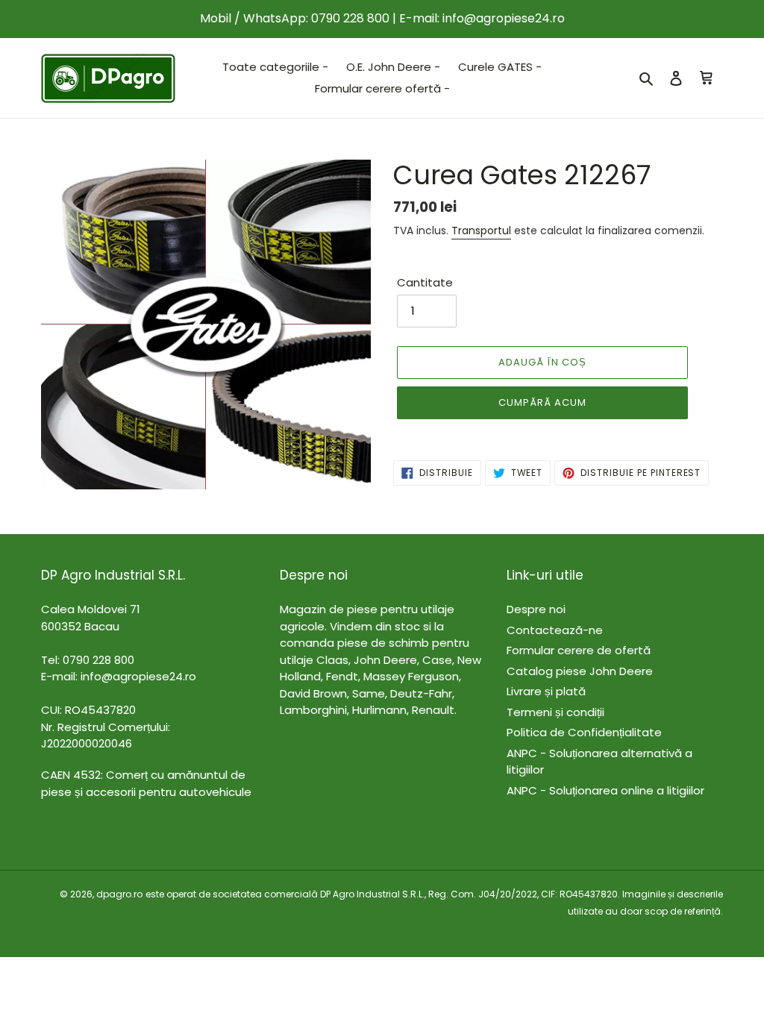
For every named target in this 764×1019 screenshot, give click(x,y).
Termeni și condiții (555, 712)
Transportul (481, 230)
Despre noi (536, 609)
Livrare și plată (546, 691)
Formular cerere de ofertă (579, 650)
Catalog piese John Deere (580, 671)
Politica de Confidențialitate (584, 732)
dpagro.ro (119, 894)
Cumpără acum (542, 402)
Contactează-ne (555, 630)
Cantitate (425, 282)
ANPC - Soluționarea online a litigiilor (605, 790)
